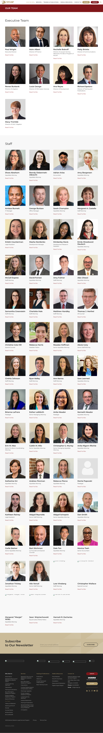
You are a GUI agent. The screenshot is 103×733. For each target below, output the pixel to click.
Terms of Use (43, 720)
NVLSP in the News (57, 678)
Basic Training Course (41, 684)
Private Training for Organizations (41, 681)
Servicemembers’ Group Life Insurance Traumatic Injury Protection (27, 706)
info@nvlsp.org (76, 687)
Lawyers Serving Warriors (9, 684)
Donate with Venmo (92, 679)
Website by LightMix (9, 725)
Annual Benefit (9, 714)
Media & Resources (66, 2)
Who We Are (30, 2)
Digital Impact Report (57, 685)
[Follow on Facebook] (92, 690)
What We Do (8, 676)
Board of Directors (9, 699)
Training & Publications (50, 2)
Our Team (7, 701)
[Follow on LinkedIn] (87, 690)
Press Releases (56, 676)
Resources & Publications (58, 683)
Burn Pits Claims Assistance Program (10, 692)
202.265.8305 (75, 685)
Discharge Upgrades (26, 691)
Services (38, 2)
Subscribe (91, 644)
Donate (94, 2)
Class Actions (8, 687)
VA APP (92, 683)
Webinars (38, 678)
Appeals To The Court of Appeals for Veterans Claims (11, 680)
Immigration (24, 709)
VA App (86, 2)
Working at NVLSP (10, 705)
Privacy (35, 720)
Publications (39, 676)
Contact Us (77, 2)
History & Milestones (10, 703)
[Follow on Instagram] (97, 690)
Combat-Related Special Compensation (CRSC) (27, 688)
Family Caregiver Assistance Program (10, 696)
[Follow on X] (89, 690)
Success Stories (9, 710)
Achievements (9, 712)
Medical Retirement (26, 700)
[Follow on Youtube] (94, 690)
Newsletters (55, 681)
